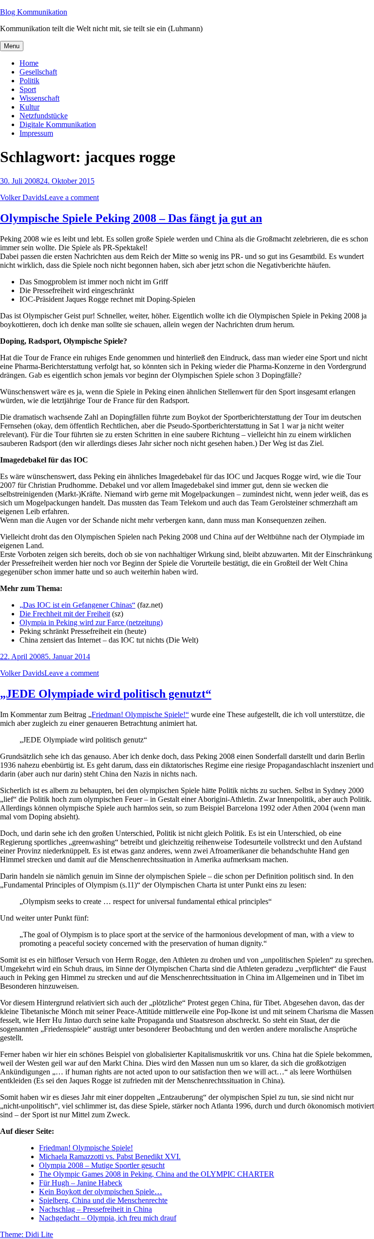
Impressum (36, 133)
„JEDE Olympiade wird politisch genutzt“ (105, 693)
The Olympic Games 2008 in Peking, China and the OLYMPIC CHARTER (156, 1174)
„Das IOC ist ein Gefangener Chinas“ (77, 605)
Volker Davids (22, 197)
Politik (29, 80)
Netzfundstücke (43, 115)
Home (28, 63)
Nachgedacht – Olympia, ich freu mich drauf (107, 1218)
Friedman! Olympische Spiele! (86, 1148)
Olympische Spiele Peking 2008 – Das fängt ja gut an (131, 218)
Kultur (29, 107)
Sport (27, 89)
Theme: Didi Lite (26, 1234)
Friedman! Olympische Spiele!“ (140, 714)
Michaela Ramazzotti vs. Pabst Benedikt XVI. (110, 1156)
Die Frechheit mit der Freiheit (64, 614)
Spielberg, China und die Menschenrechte (103, 1200)
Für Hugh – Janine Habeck (80, 1183)
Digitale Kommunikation (57, 124)
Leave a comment (71, 197)
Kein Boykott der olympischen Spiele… (100, 1191)
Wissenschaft (39, 98)
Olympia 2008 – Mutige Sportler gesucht (102, 1165)
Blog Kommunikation (33, 12)
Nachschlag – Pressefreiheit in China (95, 1209)
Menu (11, 46)
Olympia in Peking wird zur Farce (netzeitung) (91, 622)
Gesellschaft (38, 72)
